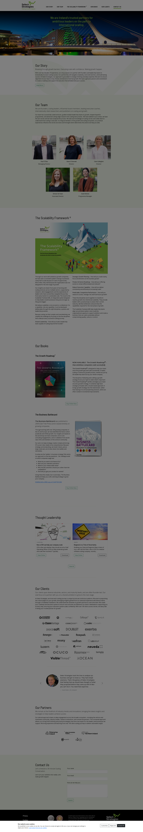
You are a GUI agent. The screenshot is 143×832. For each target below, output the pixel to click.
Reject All (113, 826)
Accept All (121, 826)
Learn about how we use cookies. (38, 828)
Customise (104, 826)
